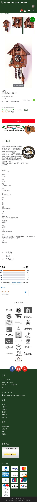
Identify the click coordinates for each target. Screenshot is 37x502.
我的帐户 (4, 434)
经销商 (4, 412)
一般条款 (4, 407)
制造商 (8, 252)
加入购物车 (17, 121)
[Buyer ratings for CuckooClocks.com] (10, 453)
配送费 (26, 110)
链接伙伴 (4, 409)
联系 (3, 375)
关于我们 (4, 404)
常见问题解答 (5, 426)
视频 (7, 256)
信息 (3, 400)
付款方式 (4, 429)
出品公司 (4, 417)
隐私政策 (4, 414)
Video (32, 19)
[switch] (6, 495)
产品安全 (9, 259)
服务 (3, 422)
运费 (3, 431)
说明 (7, 141)
